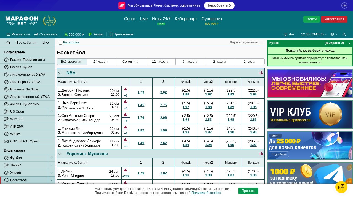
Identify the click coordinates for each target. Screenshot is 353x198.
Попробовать (217, 5)
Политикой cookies (206, 193)
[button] (334, 34)
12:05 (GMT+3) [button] (312, 34)
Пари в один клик (244, 42)
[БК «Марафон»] (22, 20)
